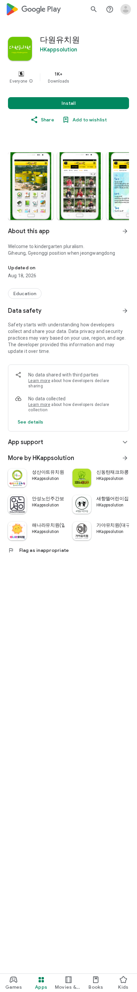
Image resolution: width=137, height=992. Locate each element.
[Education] (25, 293)
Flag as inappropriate (38, 550)
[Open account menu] (126, 9)
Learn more (39, 380)
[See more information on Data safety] (125, 311)
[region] (68, 77)
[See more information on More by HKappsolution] (125, 458)
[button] (31, 81)
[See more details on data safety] (30, 422)
